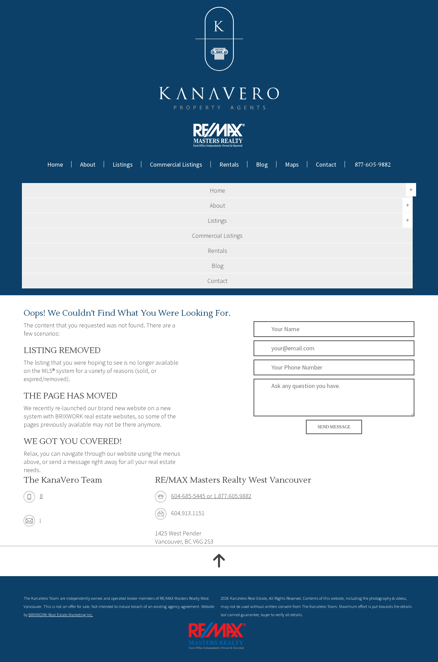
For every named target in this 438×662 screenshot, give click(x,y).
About (87, 164)
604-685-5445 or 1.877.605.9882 (211, 496)
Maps (292, 164)
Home (55, 164)
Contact (326, 164)
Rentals (229, 164)
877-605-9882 (373, 165)
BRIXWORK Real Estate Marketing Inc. (60, 614)
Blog (262, 164)
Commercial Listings (176, 164)
